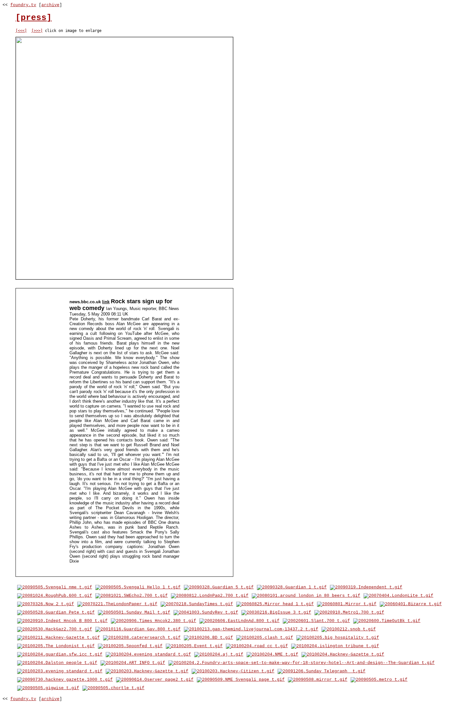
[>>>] (37, 30)
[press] (34, 18)
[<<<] (21, 30)
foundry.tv (23, 5)
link (106, 301)
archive (50, 5)
